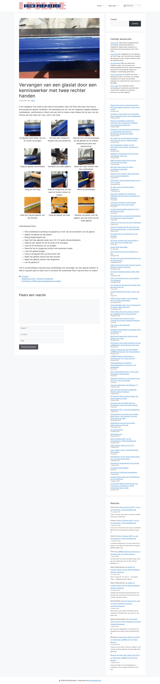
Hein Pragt (114, 54)
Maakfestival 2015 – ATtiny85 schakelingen (37, 279)
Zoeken (113, 19)
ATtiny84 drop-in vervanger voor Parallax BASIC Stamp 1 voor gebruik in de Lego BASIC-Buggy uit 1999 (124, 416)
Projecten (25, 276)
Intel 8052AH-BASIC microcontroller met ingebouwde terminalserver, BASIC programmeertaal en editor (124, 486)
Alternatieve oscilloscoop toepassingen (123, 472)
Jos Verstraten (115, 63)
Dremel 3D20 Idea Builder (119, 247)
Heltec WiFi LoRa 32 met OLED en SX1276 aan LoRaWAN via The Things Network (125, 639)
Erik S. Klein (114, 86)
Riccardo (113, 655)
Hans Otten (114, 43)
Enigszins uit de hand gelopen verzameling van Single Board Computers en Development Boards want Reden (125, 132)
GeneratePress (95, 680)
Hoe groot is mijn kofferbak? (120, 325)
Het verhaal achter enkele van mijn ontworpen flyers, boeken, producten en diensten (124, 147)
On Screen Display (116, 430)
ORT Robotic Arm (116, 434)
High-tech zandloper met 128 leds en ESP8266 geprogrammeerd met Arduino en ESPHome (125, 196)
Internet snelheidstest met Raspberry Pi (124, 385)
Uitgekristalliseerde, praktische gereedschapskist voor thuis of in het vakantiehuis (123, 365)
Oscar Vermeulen (116, 74)
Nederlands (129, 6)
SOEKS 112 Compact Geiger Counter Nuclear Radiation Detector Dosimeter (125, 569)
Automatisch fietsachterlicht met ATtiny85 (124, 463)
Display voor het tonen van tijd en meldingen (125, 222)
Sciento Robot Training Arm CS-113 (122, 445)
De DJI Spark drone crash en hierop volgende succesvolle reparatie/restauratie (125, 603)
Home (99, 6)
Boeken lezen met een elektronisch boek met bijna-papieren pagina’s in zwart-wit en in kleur (125, 107)
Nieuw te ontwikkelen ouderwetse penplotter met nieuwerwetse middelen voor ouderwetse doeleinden (124, 123)
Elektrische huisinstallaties (119, 468)
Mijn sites (112, 6)
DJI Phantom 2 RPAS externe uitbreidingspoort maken (41, 281)
